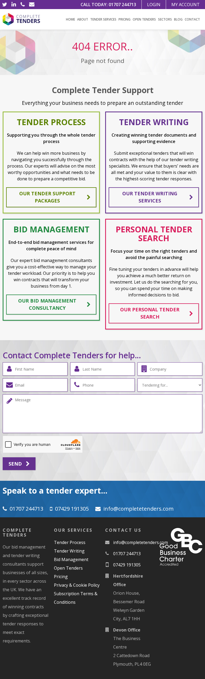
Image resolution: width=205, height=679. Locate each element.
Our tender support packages (47, 197)
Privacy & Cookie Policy (77, 585)
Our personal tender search (149, 313)
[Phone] (22, 4)
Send (16, 463)
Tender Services (103, 19)
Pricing (125, 19)
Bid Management (71, 559)
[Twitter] (4, 4)
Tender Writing (69, 551)
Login (153, 4)
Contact (192, 19)
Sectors (165, 19)
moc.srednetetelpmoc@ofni (138, 508)
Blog (178, 19)
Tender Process (69, 542)
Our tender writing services (149, 197)
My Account (185, 4)
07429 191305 (72, 508)
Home (70, 19)
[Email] (31, 4)
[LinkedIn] (13, 4)
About (82, 19)
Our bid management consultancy (47, 304)
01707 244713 (122, 4)
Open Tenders (144, 19)
